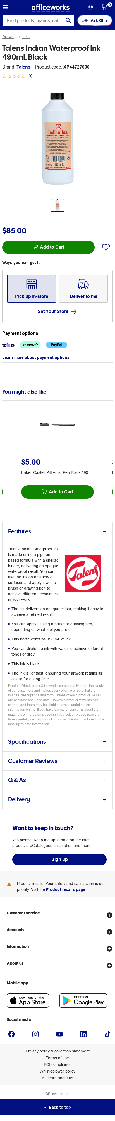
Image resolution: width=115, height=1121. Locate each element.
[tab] (57, 531)
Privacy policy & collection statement (58, 1051)
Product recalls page (65, 889)
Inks (26, 36)
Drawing (9, 36)
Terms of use (57, 1058)
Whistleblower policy (57, 1071)
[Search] (68, 20)
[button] (5, 8)
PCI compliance (57, 1064)
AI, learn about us (57, 1078)
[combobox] (38, 20)
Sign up (59, 859)
